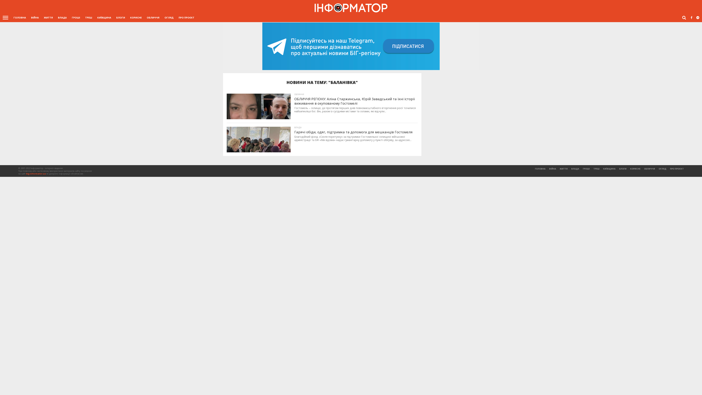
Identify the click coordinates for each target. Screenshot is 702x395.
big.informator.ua (36, 173)
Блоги (120, 17)
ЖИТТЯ (48, 17)
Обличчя (153, 17)
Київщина (104, 17)
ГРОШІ (76, 17)
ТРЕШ (88, 17)
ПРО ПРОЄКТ (186, 17)
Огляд (169, 17)
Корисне (136, 17)
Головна (20, 17)
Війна (35, 17)
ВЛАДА (62, 17)
